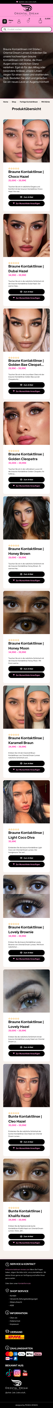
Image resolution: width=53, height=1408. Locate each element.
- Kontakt (12, 1295)
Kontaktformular (24, 1283)
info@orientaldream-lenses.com (17, 1269)
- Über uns (13, 1317)
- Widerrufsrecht (15, 1302)
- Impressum (14, 1324)
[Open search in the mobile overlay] (26, 29)
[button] (4, 21)
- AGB (11, 1305)
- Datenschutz (14, 1321)
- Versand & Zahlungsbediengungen (23, 1299)
